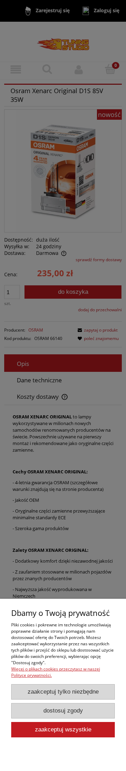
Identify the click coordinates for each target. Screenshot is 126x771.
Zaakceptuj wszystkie (63, 729)
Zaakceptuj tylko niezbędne (63, 691)
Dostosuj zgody (63, 710)
